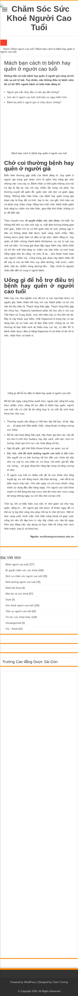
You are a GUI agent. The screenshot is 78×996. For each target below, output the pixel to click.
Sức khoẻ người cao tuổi (19, 605)
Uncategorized (13, 623)
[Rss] (39, 986)
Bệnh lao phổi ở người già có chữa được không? (34, 102)
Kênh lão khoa (13, 587)
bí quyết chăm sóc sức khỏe (42, 220)
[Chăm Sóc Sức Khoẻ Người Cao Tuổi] (39, 17)
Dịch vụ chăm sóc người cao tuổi (23, 576)
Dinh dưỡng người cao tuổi (20, 582)
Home (5, 49)
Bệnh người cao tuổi (22, 49)
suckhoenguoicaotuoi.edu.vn (57, 536)
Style (8, 599)
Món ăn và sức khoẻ (16, 593)
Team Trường (60, 982)
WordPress (30, 982)
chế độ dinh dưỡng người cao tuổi (39, 453)
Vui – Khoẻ (11, 628)
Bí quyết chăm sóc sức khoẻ (21, 570)
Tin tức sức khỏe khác (18, 617)
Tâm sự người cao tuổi (18, 611)
